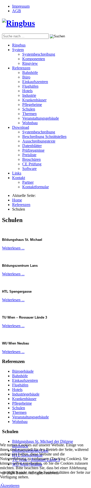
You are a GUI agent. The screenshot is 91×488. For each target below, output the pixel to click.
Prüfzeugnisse (33, 150)
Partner (28, 182)
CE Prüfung (31, 164)
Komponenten (33, 59)
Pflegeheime (32, 104)
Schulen (28, 109)
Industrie (29, 95)
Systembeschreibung (38, 54)
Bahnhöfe (30, 72)
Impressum (21, 6)
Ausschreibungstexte (38, 141)
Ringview (30, 63)
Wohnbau (30, 123)
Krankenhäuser (34, 100)
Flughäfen (30, 86)
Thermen (29, 114)
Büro (26, 77)
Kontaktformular (35, 187)
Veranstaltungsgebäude (40, 118)
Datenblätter (32, 146)
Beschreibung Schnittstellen (44, 136)
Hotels (27, 91)
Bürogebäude (23, 371)
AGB (16, 11)
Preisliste (29, 155)
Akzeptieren (9, 485)
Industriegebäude (25, 394)
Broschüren (31, 159)
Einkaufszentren (35, 82)
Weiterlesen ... (13, 248)
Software (29, 168)
